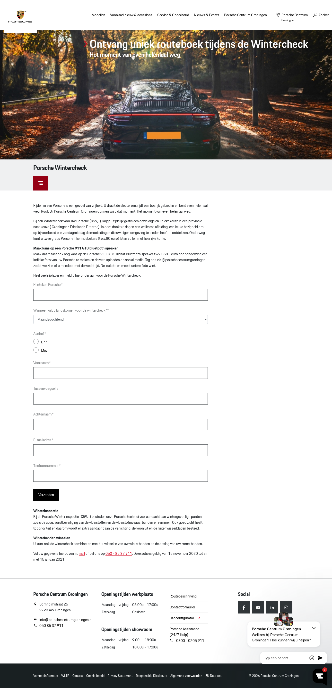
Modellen (98, 15)
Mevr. (45, 350)
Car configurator (182, 618)
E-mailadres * (43, 440)
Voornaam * (42, 362)
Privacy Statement (120, 675)
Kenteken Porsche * (48, 284)
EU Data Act (213, 675)
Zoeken (324, 15)
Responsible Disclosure (151, 675)
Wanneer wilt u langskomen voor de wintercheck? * (71, 310)
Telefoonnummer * (47, 465)
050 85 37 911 (51, 626)
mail (82, 553)
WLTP (65, 675)
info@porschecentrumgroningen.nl (65, 620)
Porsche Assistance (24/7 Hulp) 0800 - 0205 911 (187, 635)
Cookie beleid (95, 675)
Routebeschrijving (183, 596)
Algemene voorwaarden (186, 675)
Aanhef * (39, 333)
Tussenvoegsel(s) (46, 388)
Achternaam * (43, 414)
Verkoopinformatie (45, 675)
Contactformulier (182, 607)
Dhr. (44, 342)
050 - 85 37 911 (118, 553)
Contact (77, 675)
